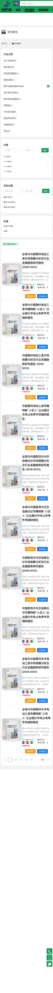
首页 (5, 43)
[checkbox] (48, 60)
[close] (17, 244)
